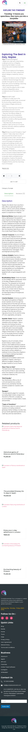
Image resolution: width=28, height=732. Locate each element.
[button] (23, 23)
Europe (10, 188)
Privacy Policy (5, 639)
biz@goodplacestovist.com (12, 685)
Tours (3, 634)
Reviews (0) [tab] (20, 193)
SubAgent (4, 669)
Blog (2, 626)
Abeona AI (4, 656)
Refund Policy (5, 645)
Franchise (4, 664)
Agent (3, 659)
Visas (2, 637)
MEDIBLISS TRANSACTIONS (18, 726)
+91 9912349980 (9, 681)
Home (3, 631)
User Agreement (6, 642)
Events (3, 629)
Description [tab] (8, 193)
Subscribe (5, 706)
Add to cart (14, 182)
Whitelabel (4, 672)
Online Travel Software (8, 667)
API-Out (3, 661)
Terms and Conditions (8, 647)
